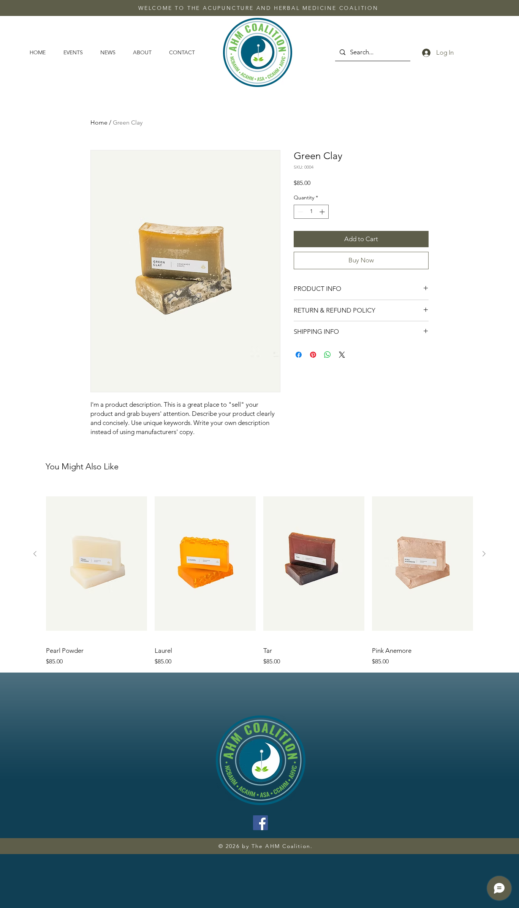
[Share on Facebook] (298, 354)
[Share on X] (342, 354)
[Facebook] (260, 822)
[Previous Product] (35, 553)
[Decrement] (299, 211)
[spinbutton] (311, 211)
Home (99, 122)
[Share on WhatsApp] (327, 354)
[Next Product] (484, 553)
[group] (259, 576)
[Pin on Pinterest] (313, 354)
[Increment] (323, 211)
